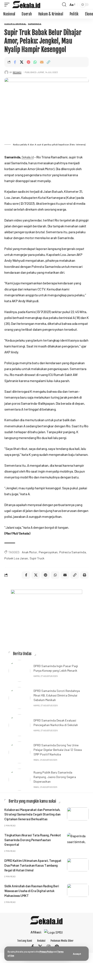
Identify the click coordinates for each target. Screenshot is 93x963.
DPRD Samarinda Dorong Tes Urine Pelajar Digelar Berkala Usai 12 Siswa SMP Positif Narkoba (58, 749)
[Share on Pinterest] (28, 62)
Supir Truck (37, 558)
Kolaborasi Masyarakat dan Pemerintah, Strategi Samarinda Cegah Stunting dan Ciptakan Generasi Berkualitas (32, 814)
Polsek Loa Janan (16, 558)
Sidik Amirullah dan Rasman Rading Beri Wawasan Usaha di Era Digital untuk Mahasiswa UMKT (31, 891)
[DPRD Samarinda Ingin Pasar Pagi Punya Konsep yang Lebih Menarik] (19, 671)
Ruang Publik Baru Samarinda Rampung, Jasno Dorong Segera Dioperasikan (55, 776)
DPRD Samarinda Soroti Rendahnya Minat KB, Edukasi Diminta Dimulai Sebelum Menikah (57, 695)
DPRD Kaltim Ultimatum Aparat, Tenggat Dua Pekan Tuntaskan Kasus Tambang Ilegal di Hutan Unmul (32, 865)
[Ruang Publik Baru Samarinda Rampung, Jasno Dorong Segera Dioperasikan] (19, 779)
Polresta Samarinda (72, 552)
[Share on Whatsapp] (35, 62)
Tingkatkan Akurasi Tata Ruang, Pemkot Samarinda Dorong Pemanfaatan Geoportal (32, 840)
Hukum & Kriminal (15, 24)
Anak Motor (29, 552)
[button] (77, 953)
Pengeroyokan (48, 552)
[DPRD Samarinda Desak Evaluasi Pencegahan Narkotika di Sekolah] (19, 725)
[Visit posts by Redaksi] (6, 72)
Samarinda (34, 24)
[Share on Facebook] (15, 62)
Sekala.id (28, 157)
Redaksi (17, 72)
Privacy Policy (46, 951)
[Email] (42, 62)
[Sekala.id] (26, 4)
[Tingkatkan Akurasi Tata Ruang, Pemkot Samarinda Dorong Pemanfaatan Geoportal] (78, 839)
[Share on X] (22, 62)
